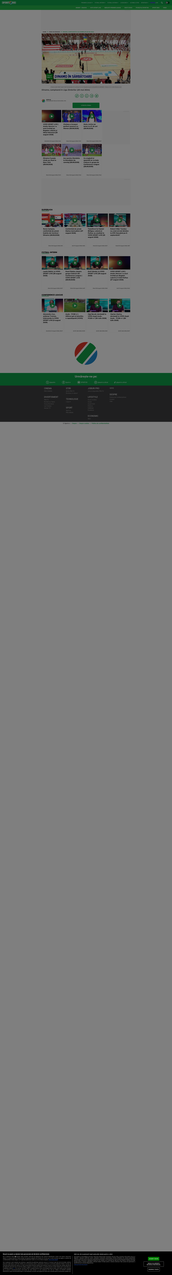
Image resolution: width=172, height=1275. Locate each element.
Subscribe (81, 434)
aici (14, 1268)
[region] (86, 1263)
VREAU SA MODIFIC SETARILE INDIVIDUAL (154, 1263)
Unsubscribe (86, 438)
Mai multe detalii (53, 1259)
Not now (91, 434)
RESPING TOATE (154, 1269)
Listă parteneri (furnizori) (80, 1264)
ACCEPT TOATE (153, 1258)
